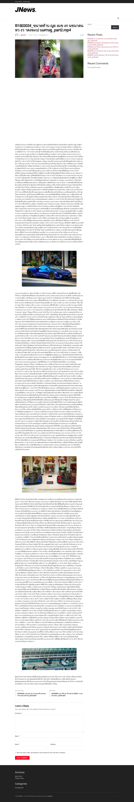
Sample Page (26, 1)
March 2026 (18, 776)
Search (90, 24)
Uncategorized (43, 35)
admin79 (23, 35)
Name (17, 736)
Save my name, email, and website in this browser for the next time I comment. (41, 752)
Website (53, 744)
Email (17, 744)
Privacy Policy (18, 1)
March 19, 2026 (33, 35)
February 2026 (19, 778)
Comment (18, 713)
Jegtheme (50, 796)
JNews (20, 796)
